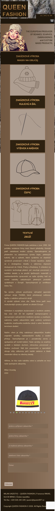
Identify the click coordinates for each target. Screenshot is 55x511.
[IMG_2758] (27, 398)
